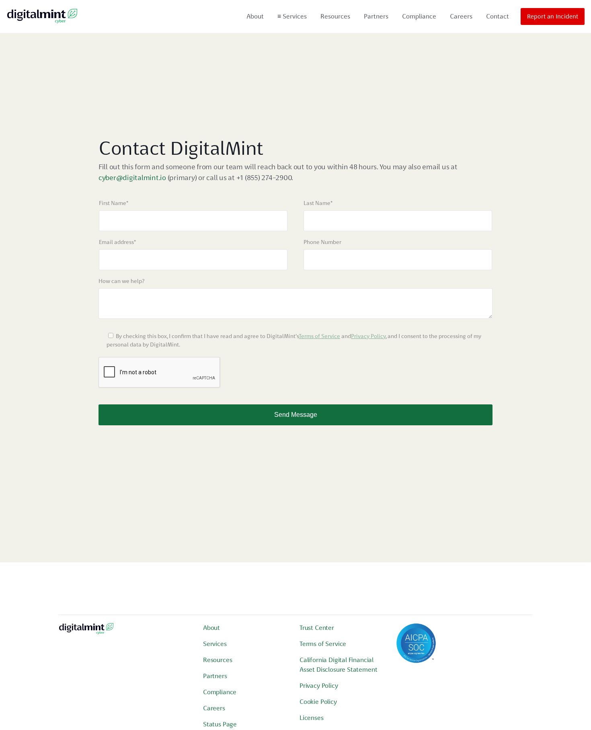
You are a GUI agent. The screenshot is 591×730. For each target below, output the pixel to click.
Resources (335, 16)
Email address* (117, 242)
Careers (461, 16)
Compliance (419, 16)
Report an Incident (552, 16)
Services (292, 16)
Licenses (312, 718)
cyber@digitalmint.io (132, 177)
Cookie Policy (318, 701)
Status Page (220, 724)
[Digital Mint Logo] (86, 631)
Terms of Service (319, 336)
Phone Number (322, 242)
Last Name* (318, 203)
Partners (376, 16)
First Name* (113, 203)
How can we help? (121, 281)
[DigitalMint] (42, 16)
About (255, 16)
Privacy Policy (368, 336)
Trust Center (317, 628)
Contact (497, 16)
